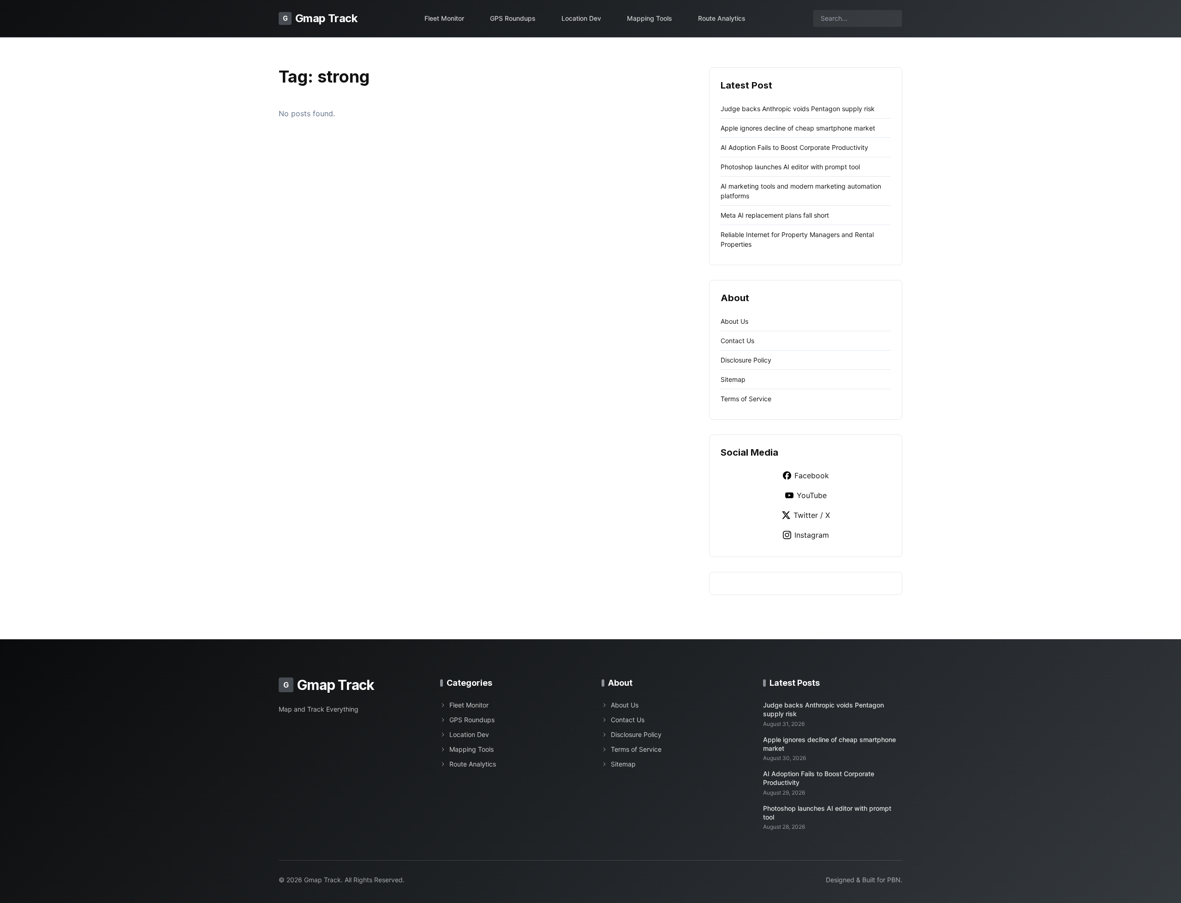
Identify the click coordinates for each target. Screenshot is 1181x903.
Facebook (811, 475)
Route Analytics (722, 18)
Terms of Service (746, 399)
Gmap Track (320, 18)
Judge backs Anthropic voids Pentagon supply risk (798, 109)
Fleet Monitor (444, 18)
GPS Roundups (513, 18)
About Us (734, 321)
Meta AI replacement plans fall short (775, 215)
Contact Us (737, 341)
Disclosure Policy (746, 360)
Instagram (811, 535)
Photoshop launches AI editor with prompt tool (790, 167)
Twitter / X (811, 515)
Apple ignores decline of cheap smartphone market (798, 128)
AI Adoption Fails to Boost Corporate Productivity (794, 147)
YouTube (812, 495)
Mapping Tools (649, 18)
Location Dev (581, 18)
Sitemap (733, 379)
